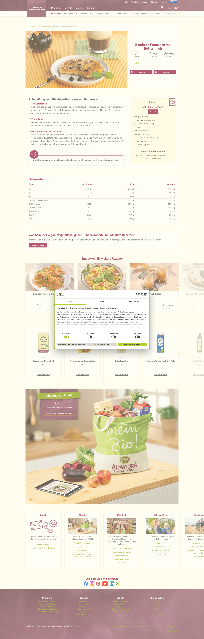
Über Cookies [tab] (134, 301)
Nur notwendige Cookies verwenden (71, 344)
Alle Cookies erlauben (132, 344)
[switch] (90, 337)
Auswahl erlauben (102, 344)
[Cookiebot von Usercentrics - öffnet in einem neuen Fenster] (138, 294)
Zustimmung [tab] (70, 301)
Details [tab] (102, 301)
